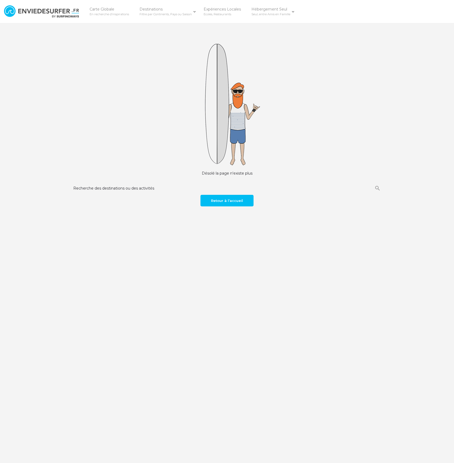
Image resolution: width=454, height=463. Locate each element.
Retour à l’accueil (227, 201)
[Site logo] (42, 11)
